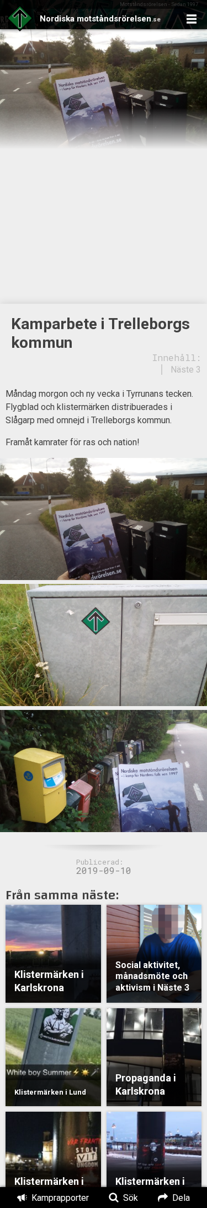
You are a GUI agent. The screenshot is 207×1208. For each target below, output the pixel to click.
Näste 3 (186, 369)
